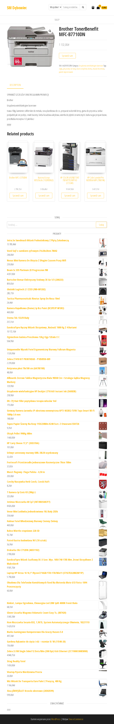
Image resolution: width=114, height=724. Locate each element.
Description (15, 85)
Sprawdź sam (67, 55)
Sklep (57, 19)
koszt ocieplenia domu (84, 68)
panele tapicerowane (66, 72)
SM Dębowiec (17, 7)
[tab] (17, 85)
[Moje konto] (93, 7)
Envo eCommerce (76, 719)
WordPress (56, 719)
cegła (60, 68)
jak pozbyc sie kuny (69, 68)
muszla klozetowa (98, 68)
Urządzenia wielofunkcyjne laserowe (91, 65)
